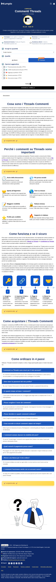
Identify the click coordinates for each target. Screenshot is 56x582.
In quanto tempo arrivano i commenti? (17, 391)
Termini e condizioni (25, 566)
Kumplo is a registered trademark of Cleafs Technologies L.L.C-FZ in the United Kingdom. (22, 547)
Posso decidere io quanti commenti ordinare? (20, 414)
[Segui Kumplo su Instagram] (9, 563)
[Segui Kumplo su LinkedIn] (21, 563)
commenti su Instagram (8, 343)
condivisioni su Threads (47, 241)
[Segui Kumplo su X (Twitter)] (19, 563)
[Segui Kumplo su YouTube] (14, 563)
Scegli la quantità (11, 49)
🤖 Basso (15, 60)
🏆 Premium (41, 60)
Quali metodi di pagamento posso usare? (18, 446)
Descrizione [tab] (6, 95)
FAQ (2, 570)
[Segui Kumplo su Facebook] (11, 563)
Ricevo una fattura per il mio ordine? (17, 458)
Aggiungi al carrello (28, 87)
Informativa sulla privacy (46, 566)
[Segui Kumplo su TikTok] (16, 563)
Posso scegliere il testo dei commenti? (17, 402)
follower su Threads (32, 241)
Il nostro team (35, 566)
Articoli (9, 566)
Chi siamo (3, 566)
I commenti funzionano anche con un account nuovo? (22, 469)
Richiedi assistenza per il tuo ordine (16, 560)
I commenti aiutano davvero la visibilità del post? (21, 435)
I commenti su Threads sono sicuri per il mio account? (22, 370)
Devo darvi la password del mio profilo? (18, 381)
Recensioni (16, 566)
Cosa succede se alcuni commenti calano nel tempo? (22, 423)
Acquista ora (10, 140)
